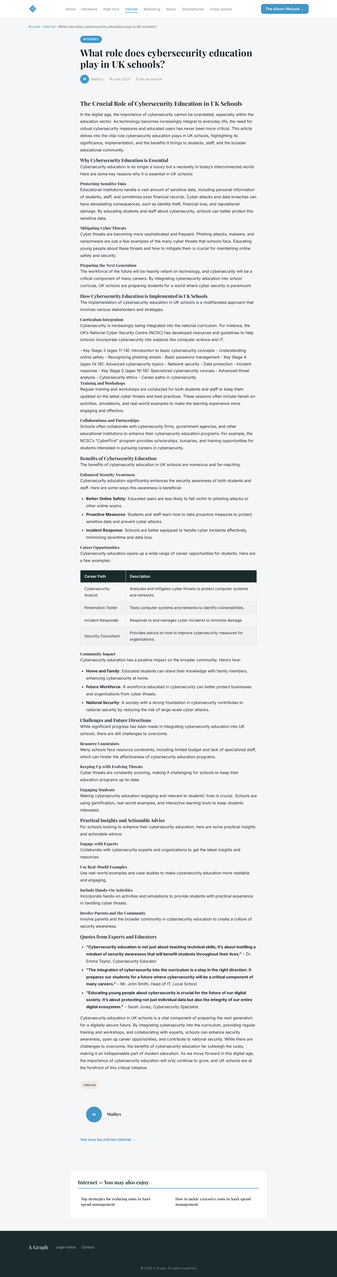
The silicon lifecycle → (285, 9)
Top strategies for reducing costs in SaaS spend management (115, 1201)
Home (70, 9)
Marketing (152, 9)
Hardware (89, 9)
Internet (131, 9)
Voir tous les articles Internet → (108, 1139)
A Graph (38, 1246)
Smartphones (193, 9)
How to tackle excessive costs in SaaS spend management (213, 1201)
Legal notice (66, 1247)
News (171, 9)
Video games (221, 9)
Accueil (34, 27)
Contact (88, 1247)
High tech (111, 9)
